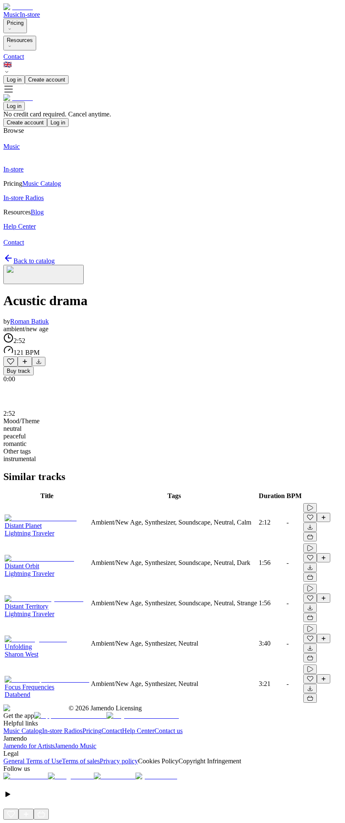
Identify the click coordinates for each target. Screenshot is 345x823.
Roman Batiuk (29, 321)
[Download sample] (38, 361)
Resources (20, 40)
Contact (13, 56)
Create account (46, 79)
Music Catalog (22, 730)
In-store (30, 14)
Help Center (138, 730)
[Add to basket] (310, 536)
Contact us (168, 730)
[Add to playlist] (25, 361)
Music (11, 14)
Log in (14, 79)
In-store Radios (62, 730)
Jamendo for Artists (29, 745)
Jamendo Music (75, 745)
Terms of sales (81, 761)
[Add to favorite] (10, 361)
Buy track (18, 371)
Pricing (15, 23)
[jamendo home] (18, 7)
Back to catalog (34, 260)
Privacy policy (119, 761)
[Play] (43, 274)
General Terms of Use (32, 761)
